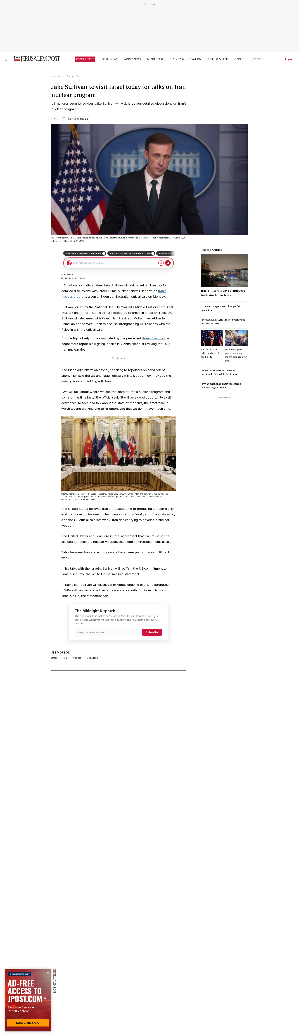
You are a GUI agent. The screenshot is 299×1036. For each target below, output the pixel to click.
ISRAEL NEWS (110, 59)
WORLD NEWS (132, 59)
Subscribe (152, 632)
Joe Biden (92, 658)
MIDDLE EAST (155, 59)
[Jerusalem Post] (34, 59)
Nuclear (77, 658)
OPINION (240, 59)
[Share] (54, 119)
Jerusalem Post (58, 76)
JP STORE (257, 59)
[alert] (28, 1000)
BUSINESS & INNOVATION (185, 59)
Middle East (74, 76)
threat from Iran (153, 338)
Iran (65, 658)
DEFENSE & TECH (217, 59)
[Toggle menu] (6, 59)
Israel (54, 658)
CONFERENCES (85, 59)
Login (288, 59)
